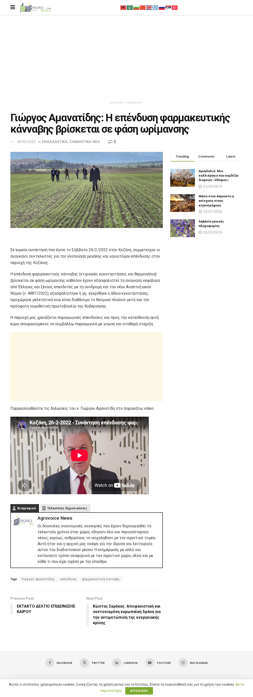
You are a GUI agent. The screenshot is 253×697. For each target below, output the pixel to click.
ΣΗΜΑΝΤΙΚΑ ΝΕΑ (84, 142)
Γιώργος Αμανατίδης (38, 579)
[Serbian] (168, 7)
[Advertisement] (126, 56)
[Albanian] (123, 7)
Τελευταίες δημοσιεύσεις (67, 508)
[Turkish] (175, 7)
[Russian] (162, 7)
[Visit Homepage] (35, 7)
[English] (149, 7)
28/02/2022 (26, 142)
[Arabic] (130, 7)
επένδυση (68, 579)
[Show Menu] (12, 7)
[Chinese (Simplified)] (143, 7)
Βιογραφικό (26, 508)
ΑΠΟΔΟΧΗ (139, 691)
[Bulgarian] (136, 7)
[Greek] (155, 7)
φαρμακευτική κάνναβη (101, 579)
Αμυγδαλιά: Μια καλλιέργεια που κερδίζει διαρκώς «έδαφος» (219, 175)
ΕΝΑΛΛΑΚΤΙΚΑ (55, 142)
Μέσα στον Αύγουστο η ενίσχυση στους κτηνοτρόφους (216, 200)
